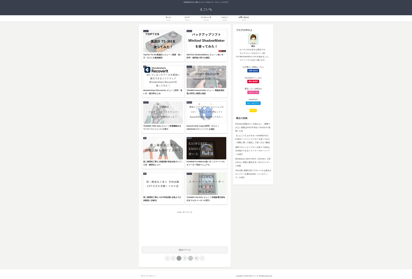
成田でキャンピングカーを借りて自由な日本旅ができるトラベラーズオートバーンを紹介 (252, 150)
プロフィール (253, 92)
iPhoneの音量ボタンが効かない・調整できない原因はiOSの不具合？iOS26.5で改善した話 (252, 127)
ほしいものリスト (253, 103)
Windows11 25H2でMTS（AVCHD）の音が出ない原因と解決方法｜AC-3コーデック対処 (253, 162)
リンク (253, 110)
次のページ (185, 250)
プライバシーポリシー (148, 276)
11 (196, 258)
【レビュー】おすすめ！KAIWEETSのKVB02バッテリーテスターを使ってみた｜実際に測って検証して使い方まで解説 (252, 139)
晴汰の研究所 (253, 81)
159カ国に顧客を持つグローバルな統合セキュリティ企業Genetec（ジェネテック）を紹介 (253, 173)
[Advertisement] (185, 229)
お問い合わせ (253, 70)
